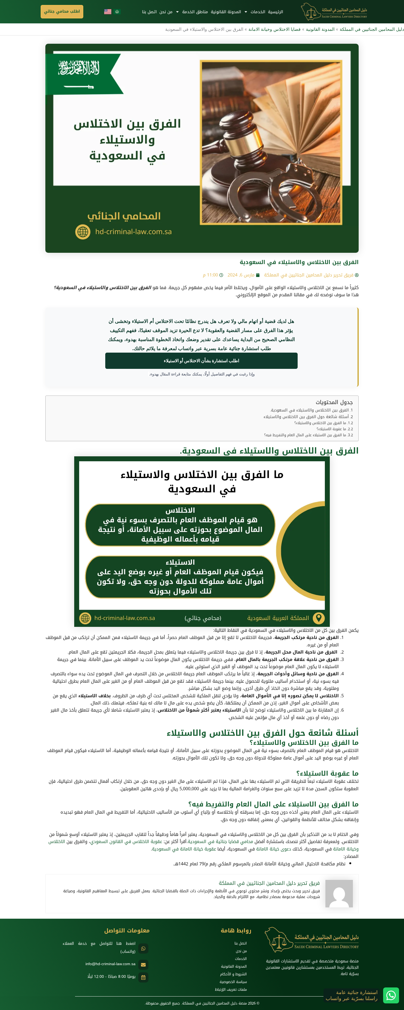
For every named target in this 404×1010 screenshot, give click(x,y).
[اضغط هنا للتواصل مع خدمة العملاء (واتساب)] (143, 948)
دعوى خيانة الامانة (273, 849)
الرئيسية (275, 12)
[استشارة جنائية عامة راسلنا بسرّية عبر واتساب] (391, 995)
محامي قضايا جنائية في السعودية (220, 841)
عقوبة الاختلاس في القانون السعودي (126, 841)
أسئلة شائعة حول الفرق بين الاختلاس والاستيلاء (306, 417)
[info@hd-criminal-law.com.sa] (143, 965)
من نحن (166, 12)
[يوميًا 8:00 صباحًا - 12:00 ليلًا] (143, 977)
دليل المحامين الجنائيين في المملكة (372, 29)
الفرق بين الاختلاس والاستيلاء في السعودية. (309, 410)
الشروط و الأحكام (233, 974)
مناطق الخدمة (195, 12)
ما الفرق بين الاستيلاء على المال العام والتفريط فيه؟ (305, 435)
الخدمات (258, 12)
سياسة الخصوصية (233, 981)
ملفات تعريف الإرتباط (231, 989)
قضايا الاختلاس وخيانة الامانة (274, 29)
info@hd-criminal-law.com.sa (110, 964)
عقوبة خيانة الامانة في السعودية (184, 849)
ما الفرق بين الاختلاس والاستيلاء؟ (320, 423)
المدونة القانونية (226, 12)
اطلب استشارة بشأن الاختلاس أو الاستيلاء (201, 361)
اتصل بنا (149, 12)
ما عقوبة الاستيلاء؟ (331, 429)
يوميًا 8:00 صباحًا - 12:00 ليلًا (111, 976)
